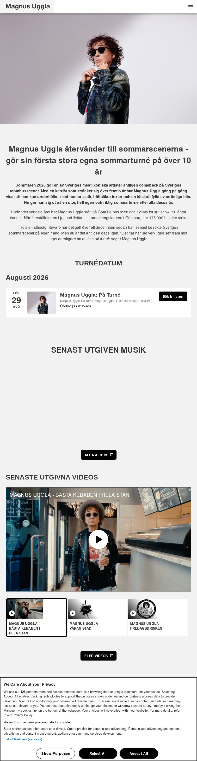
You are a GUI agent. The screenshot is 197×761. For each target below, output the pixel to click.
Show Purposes (55, 753)
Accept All (138, 753)
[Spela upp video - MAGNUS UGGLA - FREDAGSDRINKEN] (133, 613)
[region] (98, 719)
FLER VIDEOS (96, 655)
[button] (27, 6)
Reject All (98, 753)
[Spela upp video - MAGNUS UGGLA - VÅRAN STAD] (72, 613)
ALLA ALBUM (96, 454)
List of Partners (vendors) (23, 739)
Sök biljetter (173, 296)
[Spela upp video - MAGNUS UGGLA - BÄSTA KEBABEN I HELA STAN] (98, 539)
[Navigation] (191, 6)
